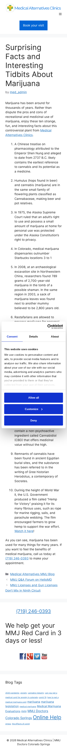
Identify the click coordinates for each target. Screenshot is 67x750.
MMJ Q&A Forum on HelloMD (31, 579)
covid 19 (42, 697)
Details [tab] (33, 336)
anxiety (23, 693)
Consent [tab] (12, 336)
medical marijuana (28, 706)
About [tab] (55, 336)
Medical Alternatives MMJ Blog (32, 574)
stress (8, 724)
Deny (33, 420)
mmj (24, 711)
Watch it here (23, 531)
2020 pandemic (12, 693)
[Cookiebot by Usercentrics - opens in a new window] (48, 326)
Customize (31, 409)
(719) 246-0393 (17, 558)
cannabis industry (36, 693)
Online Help (47, 717)
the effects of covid (21, 724)
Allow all (33, 397)
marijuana (33, 701)
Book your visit (33, 25)
